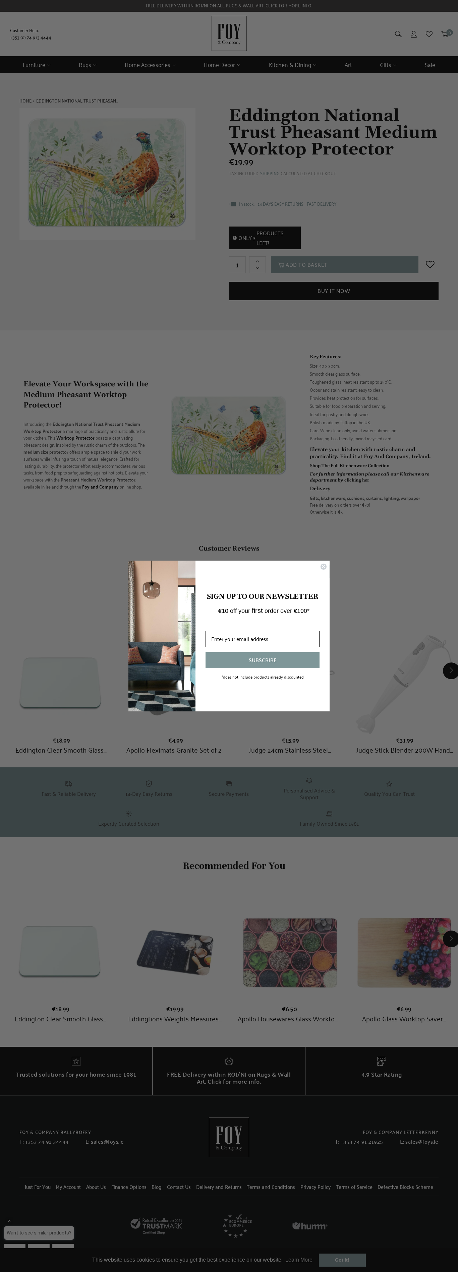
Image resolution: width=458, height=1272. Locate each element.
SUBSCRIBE (263, 660)
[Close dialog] (323, 566)
